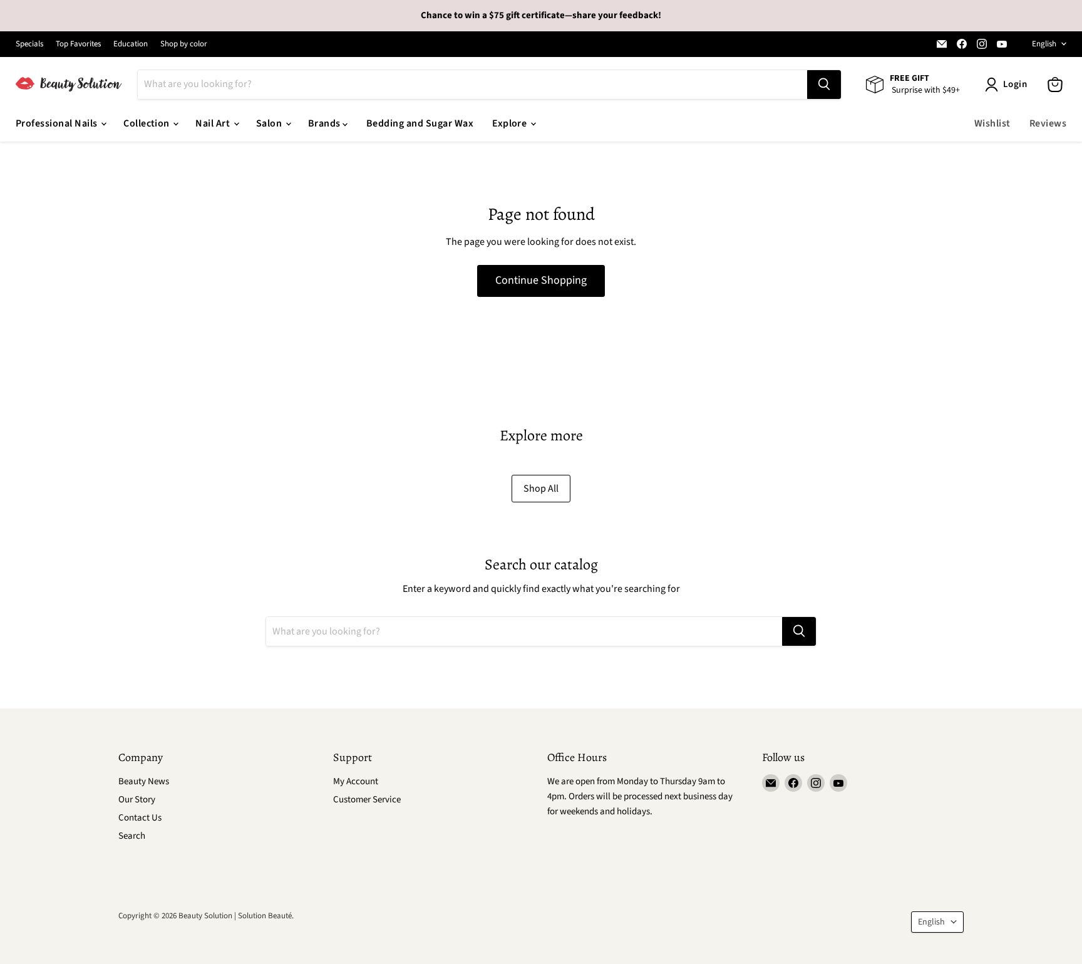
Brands (325, 123)
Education (130, 44)
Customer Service (367, 799)
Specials (29, 44)
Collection (147, 123)
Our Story (136, 799)
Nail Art (213, 123)
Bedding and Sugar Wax (419, 123)
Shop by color (183, 44)
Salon (270, 123)
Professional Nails (58, 123)
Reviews (1047, 123)
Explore (510, 123)
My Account (355, 781)
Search (131, 835)
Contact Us (140, 817)
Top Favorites (78, 44)
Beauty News (143, 781)
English (1044, 43)
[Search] (824, 84)
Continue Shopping (541, 280)
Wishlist (992, 123)
